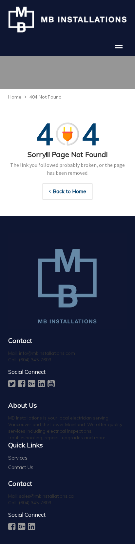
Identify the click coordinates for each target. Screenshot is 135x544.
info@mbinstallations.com (47, 353)
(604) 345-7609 (35, 360)
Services (18, 458)
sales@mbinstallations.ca (46, 496)
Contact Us (20, 467)
